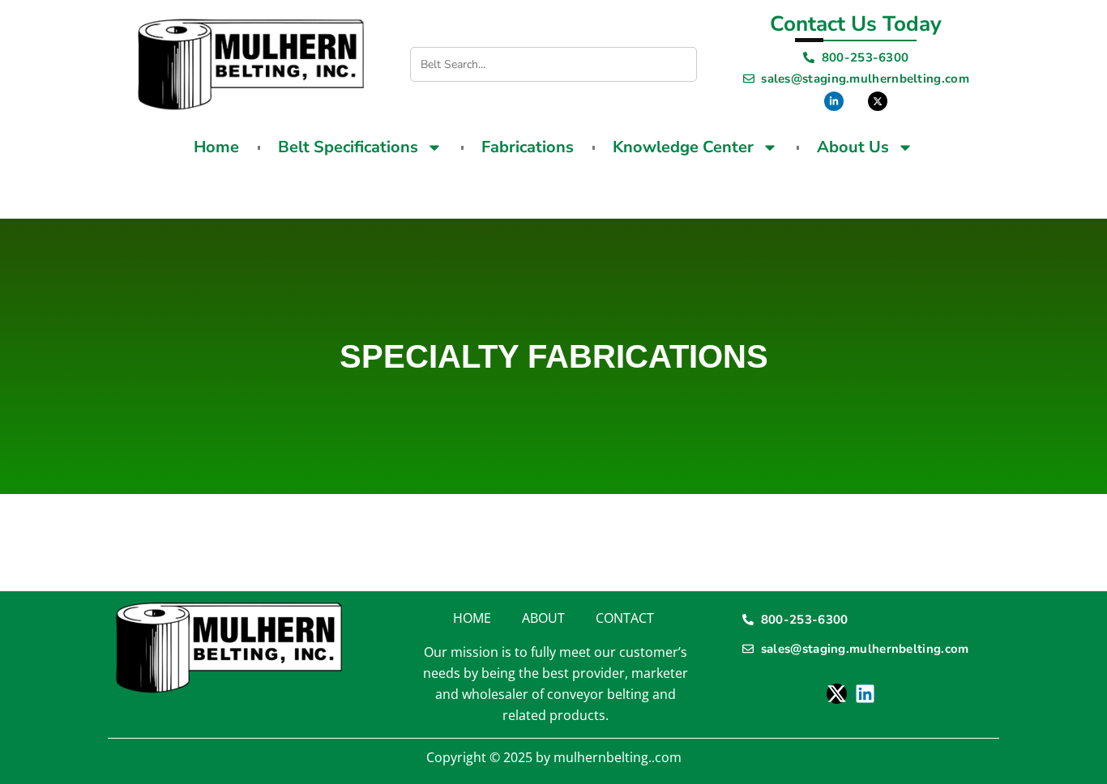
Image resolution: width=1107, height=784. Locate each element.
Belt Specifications (348, 147)
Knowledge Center (683, 147)
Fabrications (527, 147)
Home (216, 147)
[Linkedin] (865, 694)
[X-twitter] (837, 694)
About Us (853, 147)
